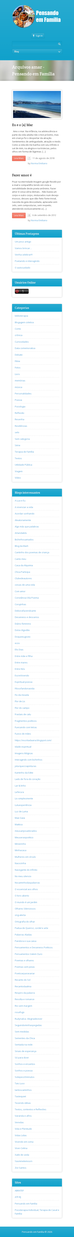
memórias (20, 380)
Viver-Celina (21, 1148)
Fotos (17, 367)
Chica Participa (22, 571)
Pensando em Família (26, 1203)
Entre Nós (20, 668)
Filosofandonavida (24, 688)
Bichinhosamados (24, 539)
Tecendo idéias (23, 1103)
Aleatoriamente (23, 520)
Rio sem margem (23, 1005)
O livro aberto (22, 895)
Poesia (18, 399)
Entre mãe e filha (24, 656)
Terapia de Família (24, 451)
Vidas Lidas (21, 1135)
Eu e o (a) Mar (22, 125)
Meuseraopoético (24, 837)
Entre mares (21, 662)
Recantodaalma (23, 986)
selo (17, 432)
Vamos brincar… (23, 248)
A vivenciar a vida (24, 507)
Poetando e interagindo (27, 261)
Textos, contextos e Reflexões (30, 1109)
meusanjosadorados (26, 830)
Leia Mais (19, 158)
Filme (17, 361)
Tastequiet (20, 1096)
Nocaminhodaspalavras (27, 882)
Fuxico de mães (23, 733)
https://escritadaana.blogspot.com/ (33, 740)
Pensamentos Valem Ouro (28, 954)
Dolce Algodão (22, 630)
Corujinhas (20, 604)
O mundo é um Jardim (26, 902)
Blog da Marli (21, 545)
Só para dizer (22, 1057)
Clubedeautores (23, 578)
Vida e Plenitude (23, 1128)
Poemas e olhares (24, 960)
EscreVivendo (22, 675)
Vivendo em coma (24, 1141)
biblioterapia (21, 315)
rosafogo (19, 1012)
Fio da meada (22, 694)
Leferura (19, 792)
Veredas (19, 1122)
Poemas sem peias (25, 966)
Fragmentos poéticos (26, 720)
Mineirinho (20, 843)
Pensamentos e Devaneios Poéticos (34, 947)
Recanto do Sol (22, 979)
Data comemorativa (25, 348)
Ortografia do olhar (25, 921)
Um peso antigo (23, 241)
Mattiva (19, 824)
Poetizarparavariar (25, 973)
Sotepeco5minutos (24, 1077)
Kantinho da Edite (24, 772)
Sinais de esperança (25, 1051)
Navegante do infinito (26, 869)
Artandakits (21, 532)
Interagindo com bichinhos (28, 759)
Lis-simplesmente (24, 798)
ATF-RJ (18, 1197)
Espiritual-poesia (23, 681)
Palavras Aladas (23, 934)
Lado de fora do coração (27, 779)
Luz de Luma (21, 811)
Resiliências (21, 425)
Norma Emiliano (39, 163)
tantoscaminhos (23, 1090)
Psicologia (20, 406)
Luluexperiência (23, 805)
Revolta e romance (24, 999)
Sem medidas (22, 1031)
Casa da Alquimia (24, 565)
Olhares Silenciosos (25, 908)
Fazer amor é (22, 175)
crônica (18, 335)
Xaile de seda (22, 1154)
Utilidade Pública (23, 464)
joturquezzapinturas (25, 766)
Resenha (19, 419)
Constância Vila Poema (27, 597)
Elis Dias (19, 649)
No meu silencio (23, 876)
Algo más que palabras (27, 526)
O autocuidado (22, 267)
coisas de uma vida (25, 584)
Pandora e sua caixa (25, 941)
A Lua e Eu (20, 500)
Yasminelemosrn (23, 1161)
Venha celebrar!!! (24, 254)
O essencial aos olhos (26, 889)
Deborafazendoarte (25, 610)
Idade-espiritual (23, 746)
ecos (17, 643)
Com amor (20, 591)
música (18, 387)
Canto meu (20, 558)
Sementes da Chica (25, 1038)
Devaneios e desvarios (27, 617)
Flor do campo (22, 707)
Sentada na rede (24, 1044)
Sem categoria (22, 438)
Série (17, 445)
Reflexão (19, 412)
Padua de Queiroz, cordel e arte (31, 928)
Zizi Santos (20, 1167)
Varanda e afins (23, 1115)
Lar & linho (20, 785)
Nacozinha (20, 863)
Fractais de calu (23, 714)
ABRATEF (19, 1190)
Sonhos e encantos (25, 1064)
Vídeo (18, 477)
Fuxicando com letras (26, 727)
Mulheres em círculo (25, 856)
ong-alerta (20, 915)
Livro (17, 374)
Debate (19, 354)
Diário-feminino (23, 623)
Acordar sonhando (24, 513)
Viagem (19, 471)
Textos (18, 458)
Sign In (39, 35)
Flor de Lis (20, 701)
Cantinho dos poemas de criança (32, 552)
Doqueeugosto (22, 636)
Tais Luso (20, 1083)
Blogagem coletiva (24, 322)
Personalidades (23, 393)
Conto (18, 328)
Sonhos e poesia (24, 1070)
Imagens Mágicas (24, 753)
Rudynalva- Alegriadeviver (28, 1018)
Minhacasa (20, 850)
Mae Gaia (20, 817)
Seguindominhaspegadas (28, 1025)
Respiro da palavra (25, 992)
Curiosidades (22, 341)
